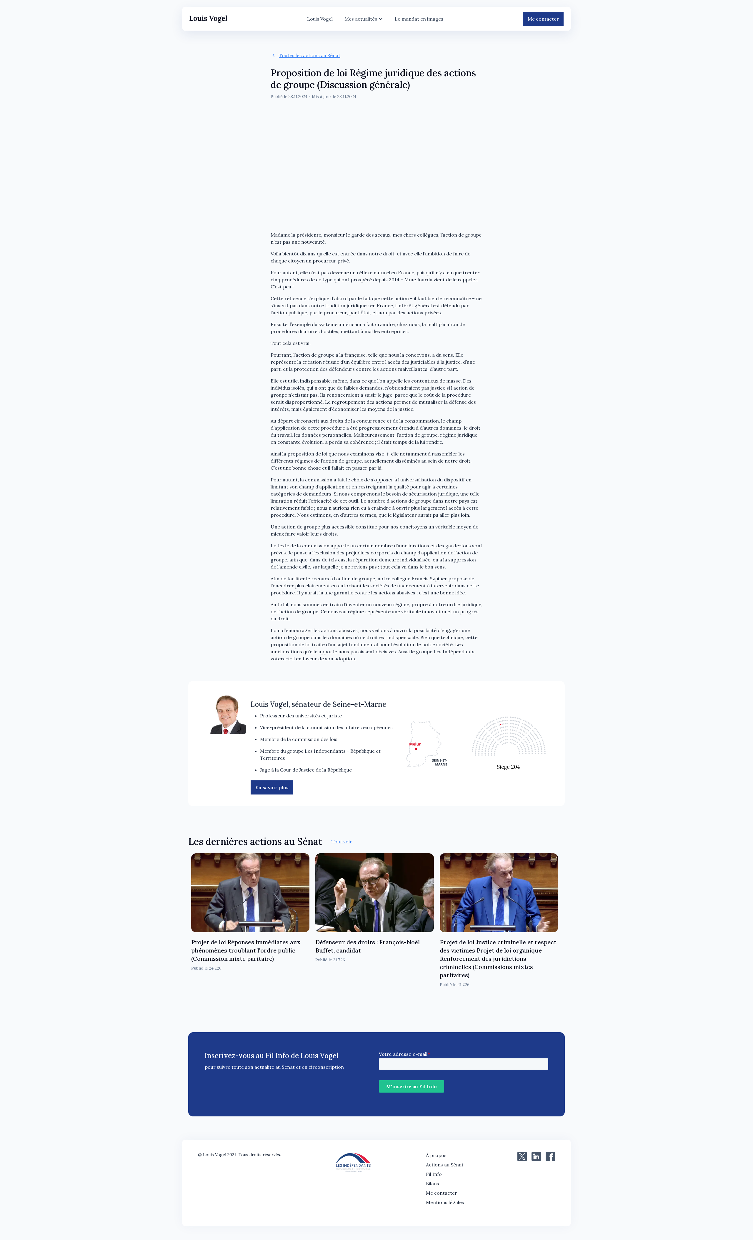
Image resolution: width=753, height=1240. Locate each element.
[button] (364, 18)
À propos (436, 1155)
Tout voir (341, 842)
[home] (208, 19)
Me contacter (543, 19)
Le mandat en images (419, 19)
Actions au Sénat (445, 1165)
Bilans (432, 1183)
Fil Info (434, 1174)
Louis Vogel (320, 19)
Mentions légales (445, 1202)
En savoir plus (272, 787)
